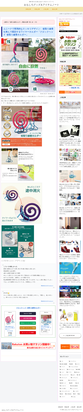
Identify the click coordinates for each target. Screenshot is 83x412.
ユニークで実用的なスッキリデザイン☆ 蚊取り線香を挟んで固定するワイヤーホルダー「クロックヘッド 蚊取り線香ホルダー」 (28, 32)
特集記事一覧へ (75, 88)
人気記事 (73, 407)
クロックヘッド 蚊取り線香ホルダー (28, 308)
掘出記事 (79, 407)
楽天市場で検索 (28, 318)
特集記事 (66, 407)
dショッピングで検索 (28, 332)
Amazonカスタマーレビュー (47, 285)
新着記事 (60, 407)
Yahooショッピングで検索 (28, 323)
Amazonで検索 (28, 313)
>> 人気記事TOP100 (69, 335)
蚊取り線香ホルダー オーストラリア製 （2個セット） (46, 327)
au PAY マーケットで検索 (27, 328)
